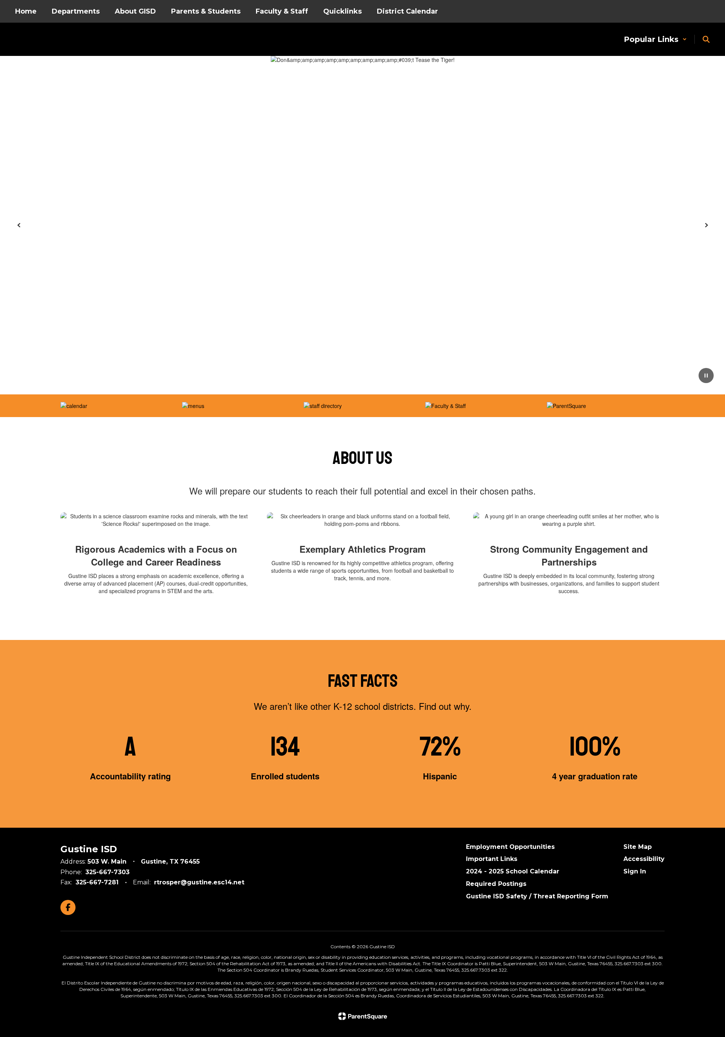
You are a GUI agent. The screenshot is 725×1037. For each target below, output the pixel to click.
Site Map (637, 846)
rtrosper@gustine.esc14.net (199, 882)
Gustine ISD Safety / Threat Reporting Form (537, 896)
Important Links (491, 858)
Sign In (634, 871)
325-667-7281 (97, 882)
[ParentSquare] (362, 1016)
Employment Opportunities (510, 846)
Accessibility (644, 858)
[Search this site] (706, 39)
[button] (655, 39)
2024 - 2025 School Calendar (512, 871)
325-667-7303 (107, 872)
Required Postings (496, 883)
